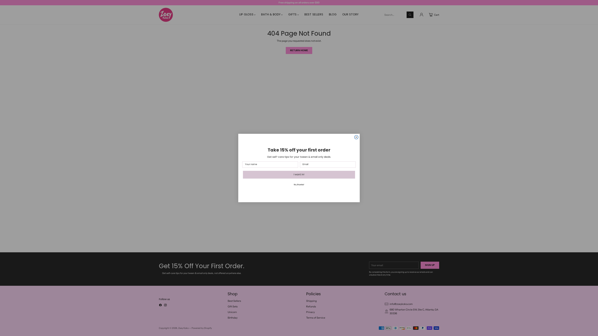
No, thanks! (299, 185)
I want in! (299, 174)
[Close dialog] (356, 137)
